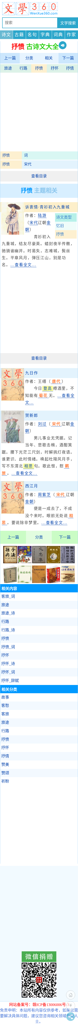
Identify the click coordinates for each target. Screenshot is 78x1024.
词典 (58, 34)
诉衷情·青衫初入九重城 (47, 207)
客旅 (5, 714)
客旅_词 (8, 596)
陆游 (42, 215)
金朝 (29, 502)
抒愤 (39, 68)
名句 (32, 34)
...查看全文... (23, 265)
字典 (45, 34)
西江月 (31, 486)
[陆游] (12, 233)
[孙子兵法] (10, 562)
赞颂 (5, 773)
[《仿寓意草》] (53, 582)
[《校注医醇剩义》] (10, 582)
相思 (28, 466)
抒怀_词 (8, 672)
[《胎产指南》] (24, 582)
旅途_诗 (8, 613)
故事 (5, 697)
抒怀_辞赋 (10, 680)
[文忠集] (39, 562)
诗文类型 (64, 217)
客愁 (5, 705)
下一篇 (68, 58)
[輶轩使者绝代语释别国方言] (68, 562)
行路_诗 (8, 630)
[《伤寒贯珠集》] (68, 582)
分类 (29, 58)
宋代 (27, 164)
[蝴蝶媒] (53, 562)
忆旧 (60, 226)
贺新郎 (31, 415)
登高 (47, 388)
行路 (23, 68)
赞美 (5, 764)
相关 (49, 58)
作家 (71, 34)
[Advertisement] (39, 112)
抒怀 (54, 68)
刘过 (42, 424)
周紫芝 (44, 495)
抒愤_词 (8, 647)
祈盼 (5, 781)
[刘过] (12, 442)
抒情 (70, 68)
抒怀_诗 (8, 664)
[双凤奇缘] (24, 562)
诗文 (6, 34)
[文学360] (39, 8)
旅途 (8, 68)
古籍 (19, 34)
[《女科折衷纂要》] (39, 582)
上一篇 (10, 58)
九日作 (31, 373)
